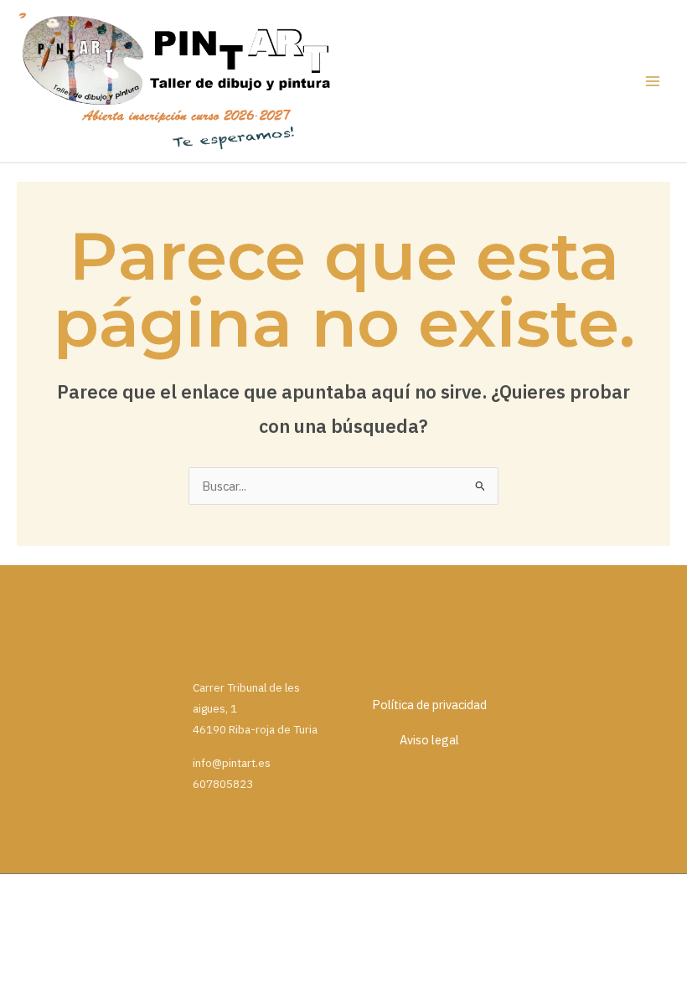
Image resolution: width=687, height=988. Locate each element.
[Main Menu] (652, 81)
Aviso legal (429, 740)
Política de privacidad (429, 705)
